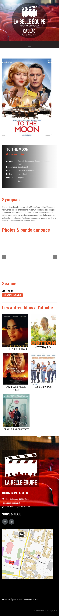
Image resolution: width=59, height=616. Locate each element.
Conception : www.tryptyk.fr (45, 610)
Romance (30, 170)
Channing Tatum (41, 161)
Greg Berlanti (23, 167)
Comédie (21, 170)
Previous (4, 257)
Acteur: (9, 161)
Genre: (9, 170)
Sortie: (9, 174)
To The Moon (17, 149)
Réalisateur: (11, 167)
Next (55, 257)
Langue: (9, 177)
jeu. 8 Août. (7, 291)
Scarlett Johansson (26, 161)
